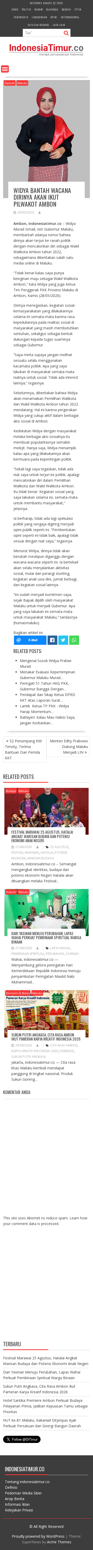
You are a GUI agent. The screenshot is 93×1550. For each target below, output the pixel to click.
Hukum (38, 9)
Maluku (22, 83)
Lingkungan (39, 17)
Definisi (11, 1487)
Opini (54, 17)
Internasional (70, 17)
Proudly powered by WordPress (38, 1536)
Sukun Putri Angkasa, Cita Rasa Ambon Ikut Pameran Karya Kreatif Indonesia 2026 (46, 1037)
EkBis (15, 9)
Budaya (66, 9)
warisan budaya (40, 858)
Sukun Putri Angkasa (28, 1056)
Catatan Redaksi (38, 25)
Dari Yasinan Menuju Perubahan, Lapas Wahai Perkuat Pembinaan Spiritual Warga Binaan (46, 937)
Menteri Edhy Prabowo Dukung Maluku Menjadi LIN (69, 746)
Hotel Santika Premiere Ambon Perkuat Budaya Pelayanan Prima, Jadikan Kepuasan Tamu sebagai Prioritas (45, 1406)
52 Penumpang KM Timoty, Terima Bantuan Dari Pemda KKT (23, 749)
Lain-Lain (59, 25)
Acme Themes (59, 1541)
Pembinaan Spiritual (27, 954)
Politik (26, 9)
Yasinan (72, 954)
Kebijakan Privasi (19, 1510)
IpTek (77, 9)
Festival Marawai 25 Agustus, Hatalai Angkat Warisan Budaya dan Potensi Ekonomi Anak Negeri (42, 836)
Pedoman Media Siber (23, 1493)
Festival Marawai (25, 852)
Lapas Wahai (60, 948)
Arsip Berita (14, 1498)
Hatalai (47, 852)
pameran (67, 1051)
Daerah (10, 83)
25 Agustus (59, 847)
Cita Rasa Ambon (64, 1045)
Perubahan (55, 954)
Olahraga (52, 9)
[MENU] (5, 69)
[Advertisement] (46, 1287)
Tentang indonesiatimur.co (27, 1481)
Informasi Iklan (17, 1504)
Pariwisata (21, 17)
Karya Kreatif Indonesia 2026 (34, 1051)
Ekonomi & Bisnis (18, 993)
